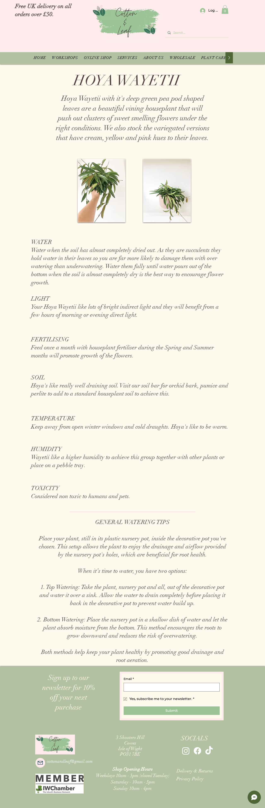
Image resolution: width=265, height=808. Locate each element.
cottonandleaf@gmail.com (70, 761)
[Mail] (40, 763)
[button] (225, 9)
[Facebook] (197, 751)
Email (129, 679)
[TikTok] (209, 751)
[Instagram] (186, 751)
